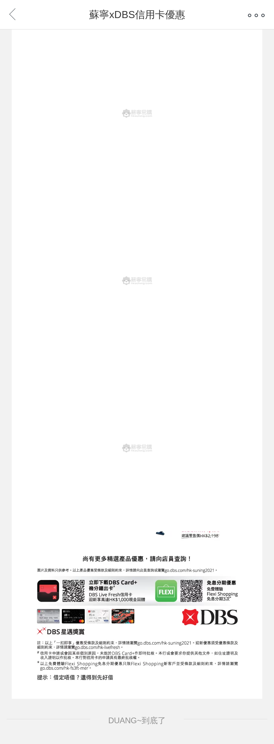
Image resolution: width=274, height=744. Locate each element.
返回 (23, 12)
